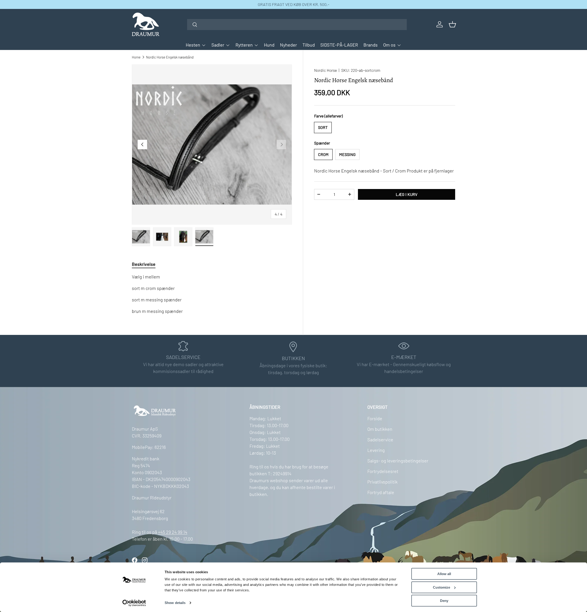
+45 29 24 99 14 (172, 532)
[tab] (143, 264)
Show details (175, 603)
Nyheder (288, 44)
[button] (452, 24)
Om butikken (379, 429)
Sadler (217, 44)
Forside (374, 418)
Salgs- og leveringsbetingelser (397, 460)
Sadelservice (380, 439)
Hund (269, 44)
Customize (441, 587)
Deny (444, 601)
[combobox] (297, 24)
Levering (376, 450)
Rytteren (244, 44)
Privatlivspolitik (382, 481)
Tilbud (308, 44)
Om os (389, 44)
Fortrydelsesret (382, 471)
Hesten (193, 44)
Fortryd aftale (380, 492)
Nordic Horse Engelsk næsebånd (170, 57)
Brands (370, 44)
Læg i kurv (406, 194)
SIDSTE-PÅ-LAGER (339, 44)
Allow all (444, 574)
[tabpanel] (212, 293)
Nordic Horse (325, 70)
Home (136, 57)
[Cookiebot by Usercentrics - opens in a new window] (134, 603)
